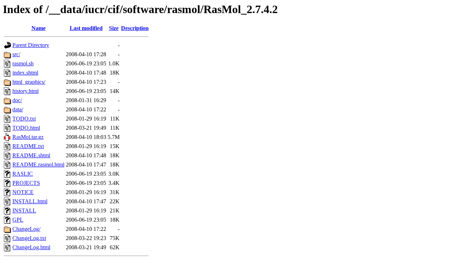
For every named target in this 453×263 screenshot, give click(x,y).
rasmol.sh (23, 63)
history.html (25, 91)
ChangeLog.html (31, 247)
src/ (16, 54)
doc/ (17, 100)
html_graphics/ (28, 82)
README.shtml (31, 155)
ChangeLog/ (26, 229)
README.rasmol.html (38, 165)
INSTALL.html (29, 201)
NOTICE (23, 192)
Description (135, 28)
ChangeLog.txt (29, 238)
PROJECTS (26, 183)
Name (38, 28)
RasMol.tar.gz (28, 137)
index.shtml (25, 73)
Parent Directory (30, 45)
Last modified (86, 28)
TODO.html (26, 128)
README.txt (28, 146)
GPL (17, 220)
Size (114, 28)
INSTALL (24, 211)
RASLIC (22, 174)
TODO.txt (24, 119)
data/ (17, 109)
